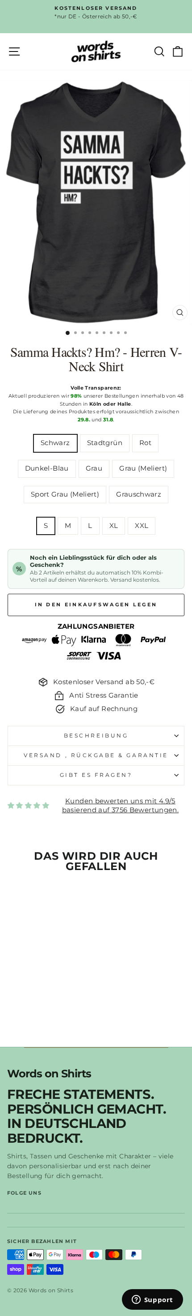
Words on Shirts (49, 1074)
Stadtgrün (104, 443)
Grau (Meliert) (143, 468)
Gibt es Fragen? (96, 775)
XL (113, 526)
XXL (141, 526)
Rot (145, 443)
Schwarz (55, 443)
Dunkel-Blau (47, 468)
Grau (94, 468)
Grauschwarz (138, 494)
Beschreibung (96, 736)
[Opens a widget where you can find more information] (152, 1300)
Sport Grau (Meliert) (65, 494)
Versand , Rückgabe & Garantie (96, 755)
